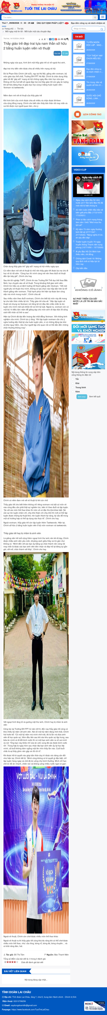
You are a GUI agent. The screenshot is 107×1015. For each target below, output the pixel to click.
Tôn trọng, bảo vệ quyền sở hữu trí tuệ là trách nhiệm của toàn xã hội (94, 83)
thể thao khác (24, 510)
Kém (78, 391)
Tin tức (20, 28)
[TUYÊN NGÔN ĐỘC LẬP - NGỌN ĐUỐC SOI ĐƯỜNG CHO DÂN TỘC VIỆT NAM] (79, 46)
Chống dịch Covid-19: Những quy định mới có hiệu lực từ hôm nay (88, 261)
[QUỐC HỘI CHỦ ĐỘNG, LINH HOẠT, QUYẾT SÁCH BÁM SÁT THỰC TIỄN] (79, 99)
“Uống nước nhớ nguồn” (85, 298)
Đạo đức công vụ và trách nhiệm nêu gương (64, 23)
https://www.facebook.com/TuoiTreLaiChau (30, 1009)
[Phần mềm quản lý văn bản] (88, 327)
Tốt (77, 379)
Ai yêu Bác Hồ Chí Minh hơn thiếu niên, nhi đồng (88, 253)
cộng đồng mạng (14, 103)
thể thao (60, 280)
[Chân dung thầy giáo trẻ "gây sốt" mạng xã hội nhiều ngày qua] (36, 185)
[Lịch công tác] (88, 113)
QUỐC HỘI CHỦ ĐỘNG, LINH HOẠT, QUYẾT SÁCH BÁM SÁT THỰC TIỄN (93, 97)
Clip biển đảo (81, 268)
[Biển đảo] (88, 356)
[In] (59, 38)
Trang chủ (8, 28)
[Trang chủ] (53, 6)
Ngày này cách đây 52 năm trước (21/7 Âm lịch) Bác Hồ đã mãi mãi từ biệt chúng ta (89, 203)
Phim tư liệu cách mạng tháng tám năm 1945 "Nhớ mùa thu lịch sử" (89, 222)
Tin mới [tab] (79, 36)
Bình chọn (82, 396)
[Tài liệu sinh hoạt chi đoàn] (88, 316)
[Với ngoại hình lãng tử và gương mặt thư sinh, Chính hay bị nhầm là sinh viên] (36, 635)
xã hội (52, 68)
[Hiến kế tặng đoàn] (88, 132)
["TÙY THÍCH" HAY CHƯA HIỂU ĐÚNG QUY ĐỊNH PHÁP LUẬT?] (79, 59)
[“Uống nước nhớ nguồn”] (88, 285)
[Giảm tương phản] (65, 38)
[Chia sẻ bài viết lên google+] (56, 38)
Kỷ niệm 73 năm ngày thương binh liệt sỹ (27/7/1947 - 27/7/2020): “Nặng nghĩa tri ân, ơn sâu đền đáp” (89, 233)
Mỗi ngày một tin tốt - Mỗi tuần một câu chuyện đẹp (28, 31)
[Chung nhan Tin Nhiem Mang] (94, 1005)
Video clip (80, 169)
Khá (77, 383)
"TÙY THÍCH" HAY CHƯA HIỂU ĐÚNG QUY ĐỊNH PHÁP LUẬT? (94, 57)
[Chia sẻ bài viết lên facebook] (50, 38)
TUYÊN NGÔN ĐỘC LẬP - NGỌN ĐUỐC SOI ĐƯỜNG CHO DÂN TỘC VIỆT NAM (94, 43)
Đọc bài (57, 53)
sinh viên (58, 283)
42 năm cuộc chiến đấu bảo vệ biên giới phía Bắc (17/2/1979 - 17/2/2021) (89, 212)
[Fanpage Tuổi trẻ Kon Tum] (88, 155)
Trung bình (81, 387)
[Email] (62, 38)
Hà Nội (42, 76)
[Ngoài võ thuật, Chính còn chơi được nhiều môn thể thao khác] (36, 849)
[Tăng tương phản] (67, 38)
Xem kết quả (94, 396)
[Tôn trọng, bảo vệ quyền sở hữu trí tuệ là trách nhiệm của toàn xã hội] (79, 86)
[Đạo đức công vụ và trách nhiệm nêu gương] (79, 73)
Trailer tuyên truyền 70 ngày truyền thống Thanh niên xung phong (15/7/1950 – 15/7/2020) (89, 244)
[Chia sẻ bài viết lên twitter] (53, 38)
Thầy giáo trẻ (36, 301)
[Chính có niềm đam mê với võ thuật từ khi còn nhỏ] (36, 413)
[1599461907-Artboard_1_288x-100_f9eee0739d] (88, 338)
